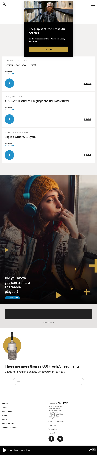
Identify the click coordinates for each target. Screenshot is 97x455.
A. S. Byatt (10, 74)
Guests (5, 403)
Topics (4, 407)
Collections (7, 411)
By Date (5, 415)
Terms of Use (52, 429)
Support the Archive (9, 427)
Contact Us (51, 433)
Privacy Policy (52, 425)
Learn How (13, 298)
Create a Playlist (8, 423)
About (4, 419)
